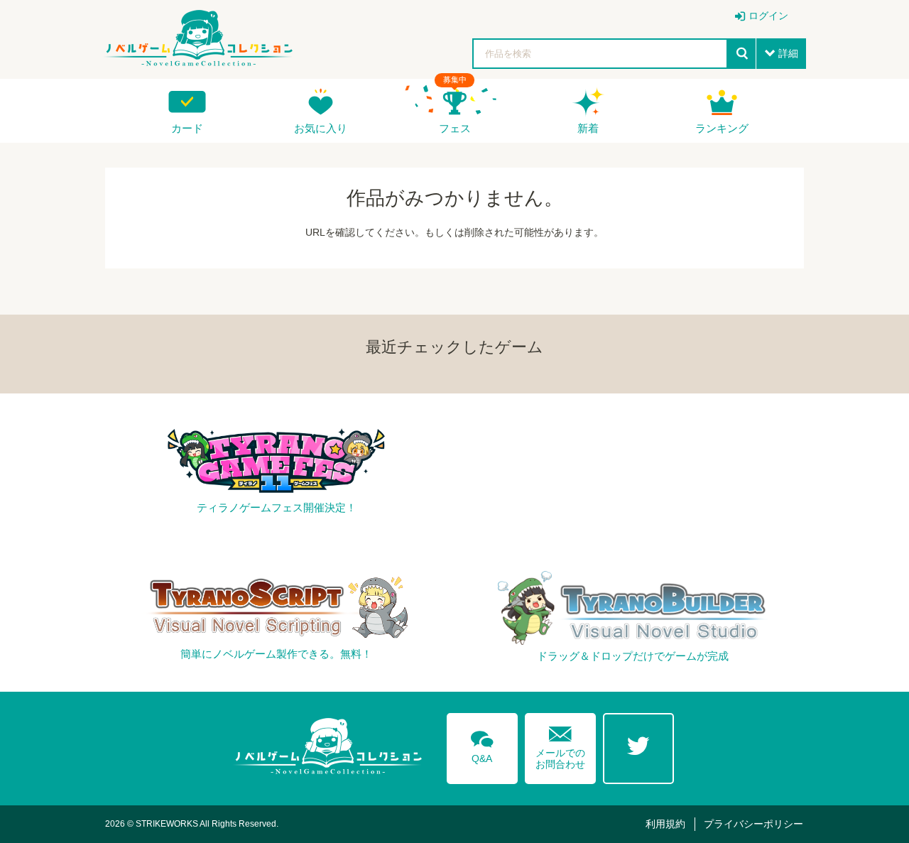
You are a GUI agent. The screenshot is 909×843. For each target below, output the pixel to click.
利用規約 (665, 824)
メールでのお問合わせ (560, 745)
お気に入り (320, 128)
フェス (455, 128)
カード (187, 128)
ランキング (722, 128)
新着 (588, 128)
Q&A (482, 744)
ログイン (768, 15)
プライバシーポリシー (753, 824)
